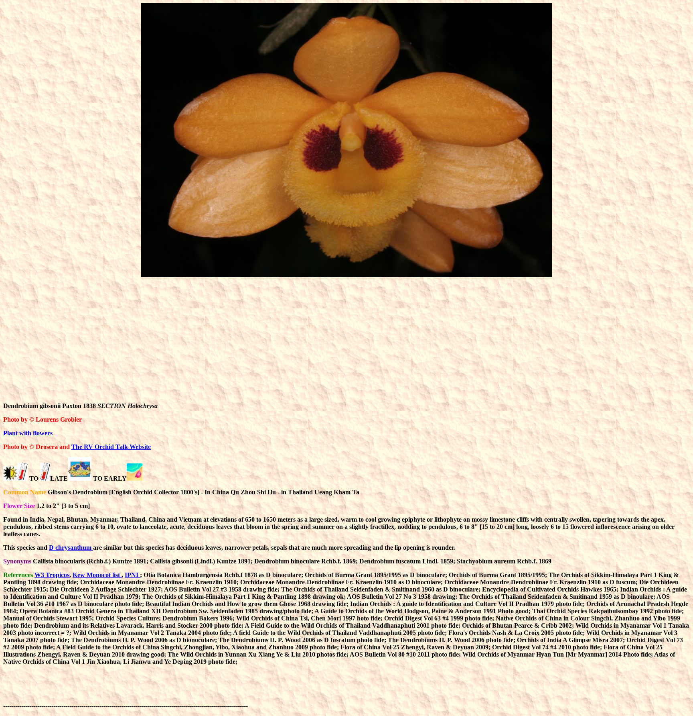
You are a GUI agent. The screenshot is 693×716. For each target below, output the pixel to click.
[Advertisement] (346, 340)
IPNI (132, 574)
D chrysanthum (71, 547)
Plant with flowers (28, 433)
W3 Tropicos (51, 574)
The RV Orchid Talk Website (111, 446)
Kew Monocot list (97, 574)
